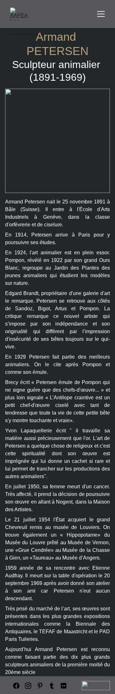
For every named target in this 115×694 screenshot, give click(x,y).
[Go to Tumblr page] (52, 686)
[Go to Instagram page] (28, 686)
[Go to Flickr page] (63, 686)
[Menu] (101, 14)
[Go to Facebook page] (16, 686)
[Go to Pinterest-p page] (40, 686)
